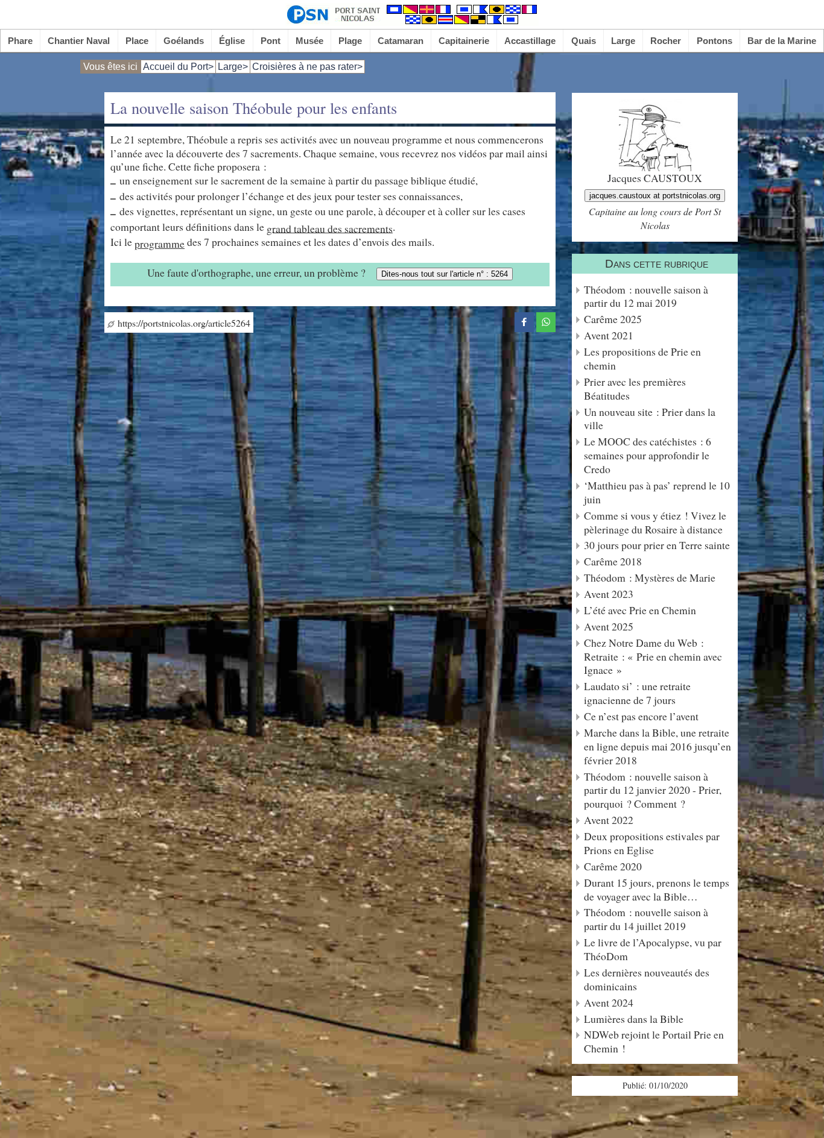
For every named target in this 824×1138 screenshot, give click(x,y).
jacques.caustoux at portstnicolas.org (654, 195)
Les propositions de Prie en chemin (642, 359)
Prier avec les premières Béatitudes (635, 389)
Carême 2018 (613, 561)
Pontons (714, 41)
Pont (270, 41)
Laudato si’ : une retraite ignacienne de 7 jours (637, 693)
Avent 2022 (608, 820)
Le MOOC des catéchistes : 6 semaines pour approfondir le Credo (647, 455)
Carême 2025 (613, 319)
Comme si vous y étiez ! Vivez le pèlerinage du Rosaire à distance (655, 522)
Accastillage (530, 41)
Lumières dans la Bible (633, 1019)
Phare (20, 41)
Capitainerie (464, 41)
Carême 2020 (613, 866)
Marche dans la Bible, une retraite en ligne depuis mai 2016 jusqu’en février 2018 (657, 746)
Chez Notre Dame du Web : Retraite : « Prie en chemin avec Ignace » (653, 656)
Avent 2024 (608, 1003)
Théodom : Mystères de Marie (649, 578)
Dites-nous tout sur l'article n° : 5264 (444, 273)
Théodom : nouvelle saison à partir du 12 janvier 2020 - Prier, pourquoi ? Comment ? (652, 790)
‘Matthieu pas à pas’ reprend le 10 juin (657, 492)
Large (623, 41)
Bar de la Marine (781, 41)
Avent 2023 (608, 594)
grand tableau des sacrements (330, 228)
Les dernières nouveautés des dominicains (646, 979)
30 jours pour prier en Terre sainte (657, 545)
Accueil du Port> (178, 66)
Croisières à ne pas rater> (307, 66)
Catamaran (400, 41)
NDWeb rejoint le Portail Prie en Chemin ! (654, 1041)
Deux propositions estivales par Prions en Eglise (652, 843)
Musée (309, 41)
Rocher (665, 41)
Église (232, 41)
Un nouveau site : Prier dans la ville (649, 419)
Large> (233, 66)
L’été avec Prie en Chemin (640, 610)
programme (160, 243)
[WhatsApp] (546, 320)
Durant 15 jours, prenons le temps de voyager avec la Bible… (656, 890)
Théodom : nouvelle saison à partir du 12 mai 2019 (646, 296)
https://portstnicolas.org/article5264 (182, 322)
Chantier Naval (79, 41)
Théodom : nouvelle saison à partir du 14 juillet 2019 (646, 919)
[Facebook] (524, 320)
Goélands (183, 41)
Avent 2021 (608, 335)
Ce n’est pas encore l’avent (641, 716)
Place (136, 41)
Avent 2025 (608, 626)
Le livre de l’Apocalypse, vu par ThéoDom (652, 949)
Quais (583, 41)
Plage (350, 41)
